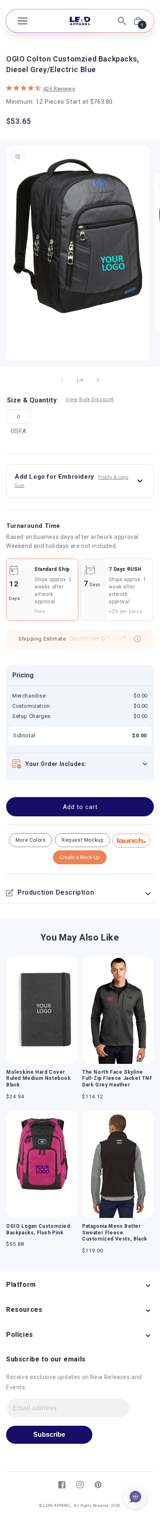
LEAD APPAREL (57, 1506)
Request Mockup (82, 840)
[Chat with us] (135, 1496)
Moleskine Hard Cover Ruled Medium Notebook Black (38, 1078)
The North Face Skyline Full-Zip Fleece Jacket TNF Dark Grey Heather (117, 1078)
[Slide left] (62, 380)
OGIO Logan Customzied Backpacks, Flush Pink (38, 1229)
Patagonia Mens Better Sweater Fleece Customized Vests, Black (114, 1232)
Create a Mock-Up (79, 857)
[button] (22, 20)
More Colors (31, 840)
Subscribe (49, 1434)
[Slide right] (98, 380)
